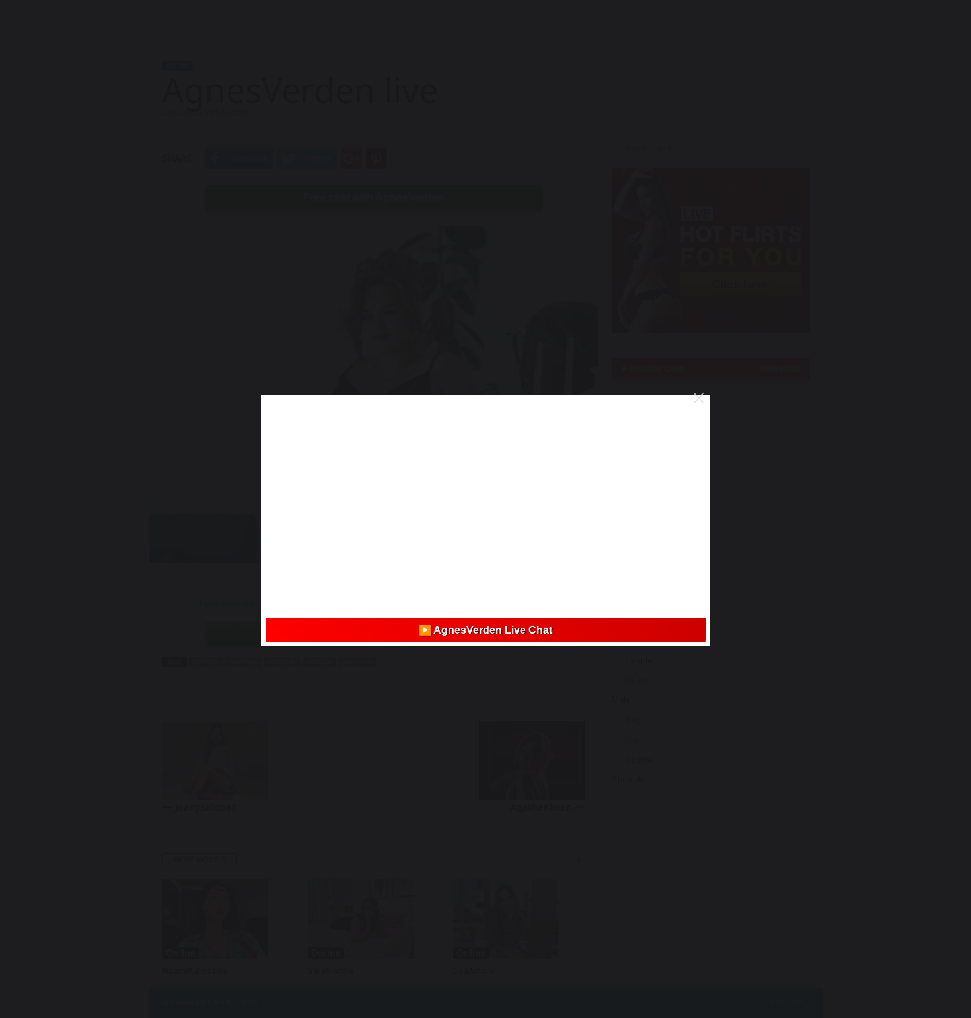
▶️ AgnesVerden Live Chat (485, 630)
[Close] (699, 398)
